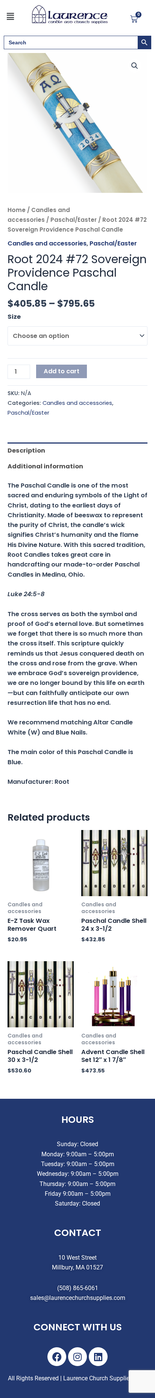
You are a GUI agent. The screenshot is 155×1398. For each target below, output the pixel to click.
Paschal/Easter (73, 220)
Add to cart (61, 371)
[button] (10, 16)
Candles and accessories (47, 243)
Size (14, 316)
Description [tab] (26, 450)
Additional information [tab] (45, 466)
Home (17, 210)
